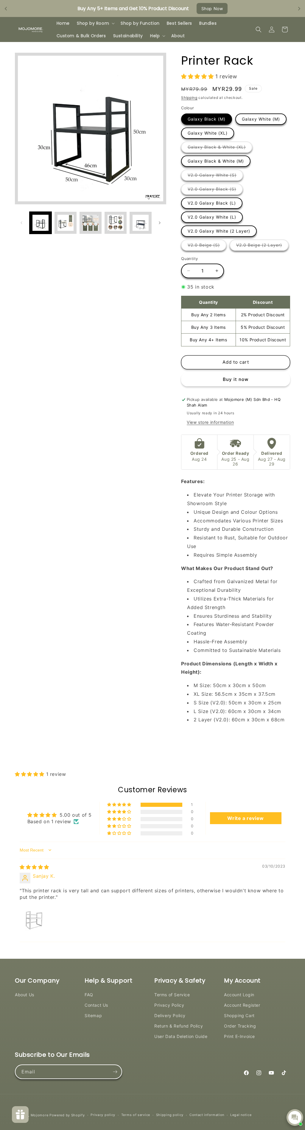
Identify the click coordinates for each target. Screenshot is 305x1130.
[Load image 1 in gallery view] (40, 223)
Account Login (239, 994)
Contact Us (96, 1005)
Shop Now (212, 8)
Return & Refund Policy (178, 1025)
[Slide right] (159, 222)
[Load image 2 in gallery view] (66, 223)
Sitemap (93, 1015)
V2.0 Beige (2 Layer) (262, 246)
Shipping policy (170, 1115)
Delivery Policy (170, 1015)
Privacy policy (103, 1115)
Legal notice (240, 1115)
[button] (95, 23)
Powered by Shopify (67, 1115)
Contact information (206, 1115)
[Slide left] (21, 222)
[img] (34, 867)
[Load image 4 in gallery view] (116, 223)
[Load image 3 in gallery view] (91, 223)
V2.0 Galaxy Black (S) (215, 190)
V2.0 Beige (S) (207, 246)
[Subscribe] (115, 1071)
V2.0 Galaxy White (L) (212, 217)
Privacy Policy (169, 1005)
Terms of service (135, 1115)
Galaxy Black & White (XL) (220, 148)
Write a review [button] (245, 818)
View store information (210, 422)
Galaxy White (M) (261, 119)
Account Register (242, 1005)
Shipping (189, 97)
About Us (24, 994)
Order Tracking (240, 1025)
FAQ (89, 994)
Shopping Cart (239, 1015)
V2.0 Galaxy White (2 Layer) (219, 231)
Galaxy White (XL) (208, 133)
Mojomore (40, 1115)
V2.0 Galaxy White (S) (215, 176)
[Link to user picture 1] (34, 919)
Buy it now (235, 379)
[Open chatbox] (295, 1117)
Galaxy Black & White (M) (216, 161)
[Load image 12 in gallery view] (141, 223)
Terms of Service (172, 994)
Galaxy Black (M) (206, 119)
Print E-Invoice (239, 1036)
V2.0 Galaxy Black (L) (212, 203)
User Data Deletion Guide (180, 1036)
